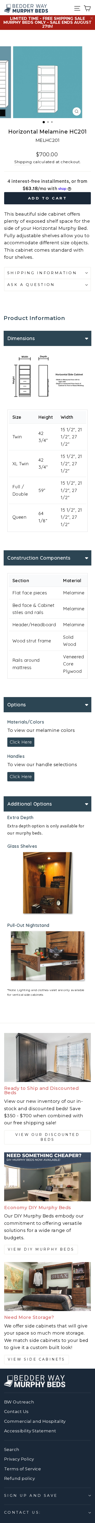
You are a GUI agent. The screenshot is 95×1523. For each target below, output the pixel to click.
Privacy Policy (19, 1459)
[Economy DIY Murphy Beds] (47, 1176)
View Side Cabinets (36, 1359)
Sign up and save (31, 1495)
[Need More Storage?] (47, 1286)
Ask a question (31, 284)
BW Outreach (19, 1402)
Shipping (23, 162)
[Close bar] (92, 18)
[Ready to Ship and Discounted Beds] (47, 1057)
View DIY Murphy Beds (41, 1249)
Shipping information (42, 273)
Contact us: (22, 1512)
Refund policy (19, 1478)
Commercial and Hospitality (35, 1421)
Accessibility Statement (30, 1430)
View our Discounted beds (47, 1137)
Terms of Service (22, 1468)
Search (11, 1449)
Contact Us (16, 1411)
